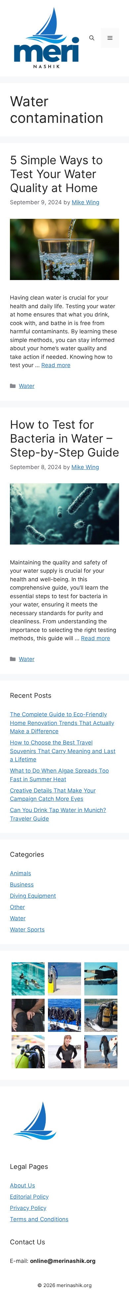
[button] (92, 38)
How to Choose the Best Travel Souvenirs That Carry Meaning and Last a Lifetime (62, 751)
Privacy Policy (28, 1208)
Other (17, 907)
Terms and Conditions (39, 1219)
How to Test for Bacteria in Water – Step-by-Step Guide (64, 438)
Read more (55, 365)
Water (26, 386)
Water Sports (27, 929)
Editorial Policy (29, 1196)
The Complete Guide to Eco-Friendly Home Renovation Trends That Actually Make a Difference (62, 723)
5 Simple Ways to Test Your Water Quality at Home (56, 174)
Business (22, 884)
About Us (22, 1185)
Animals (20, 873)
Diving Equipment (33, 895)
